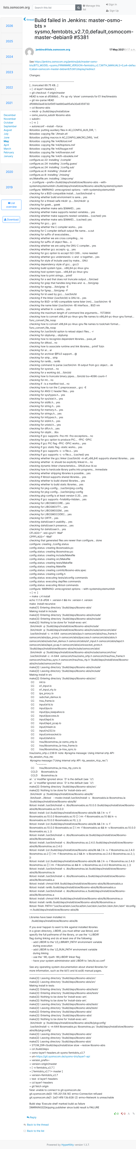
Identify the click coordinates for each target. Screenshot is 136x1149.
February (9, 152)
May (6, 141)
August (8, 129)
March (7, 148)
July (6, 133)
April (6, 144)
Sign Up (114, 10)
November (10, 118)
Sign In (112, 4)
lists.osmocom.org (16, 7)
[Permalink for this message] (134, 1113)
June (6, 137)
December (10, 115)
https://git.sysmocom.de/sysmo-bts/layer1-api (63, 1056)
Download (12, 219)
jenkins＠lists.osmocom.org (53, 49)
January (8, 156)
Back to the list (35, 1130)
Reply (32, 1117)
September (10, 126)
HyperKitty (67, 1144)
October (8, 122)
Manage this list (91, 7)
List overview (11, 204)
